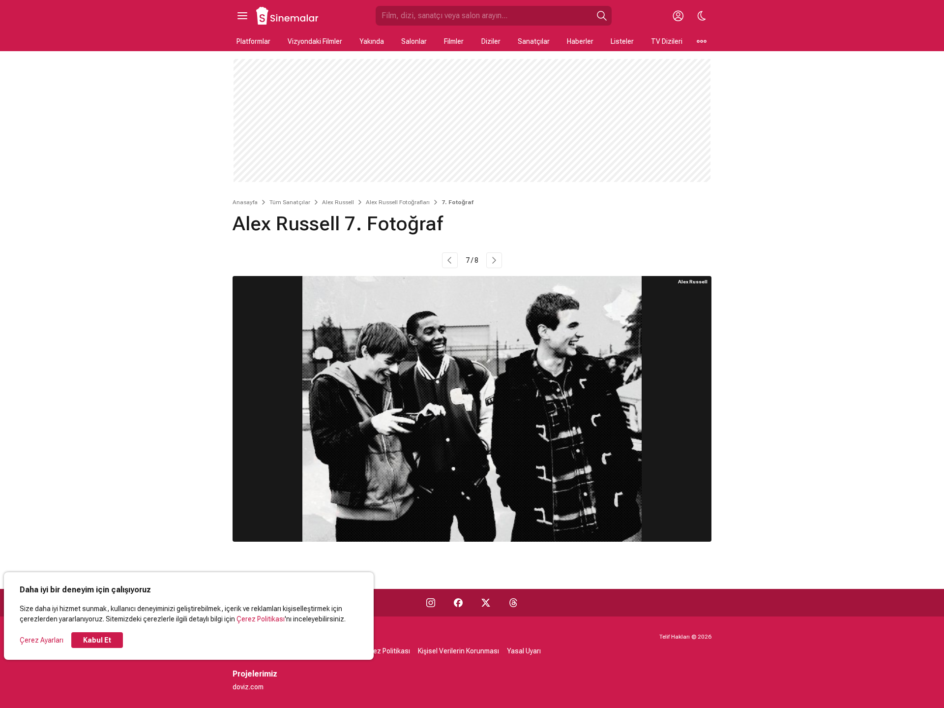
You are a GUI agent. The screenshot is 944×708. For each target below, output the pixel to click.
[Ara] (602, 16)
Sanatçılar (534, 41)
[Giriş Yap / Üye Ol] (678, 16)
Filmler (454, 41)
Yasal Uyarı (524, 651)
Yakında (371, 41)
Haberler (580, 41)
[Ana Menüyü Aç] (242, 16)
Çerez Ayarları (41, 640)
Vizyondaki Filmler (315, 41)
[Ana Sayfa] (287, 16)
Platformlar (253, 41)
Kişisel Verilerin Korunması (458, 651)
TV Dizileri (666, 41)
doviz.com (248, 687)
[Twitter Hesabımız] (486, 603)
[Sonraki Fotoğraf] (494, 260)
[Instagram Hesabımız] (431, 603)
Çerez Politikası (260, 619)
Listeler (622, 41)
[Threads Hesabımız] (513, 603)
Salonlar (414, 41)
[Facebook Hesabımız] (458, 603)
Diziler (491, 41)
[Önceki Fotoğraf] (450, 260)
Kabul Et (97, 640)
